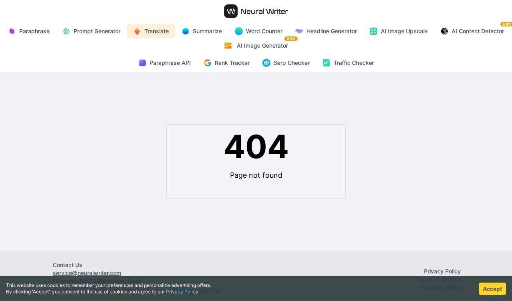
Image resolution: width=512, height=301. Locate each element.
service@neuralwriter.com (87, 272)
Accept (492, 288)
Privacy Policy (182, 292)
